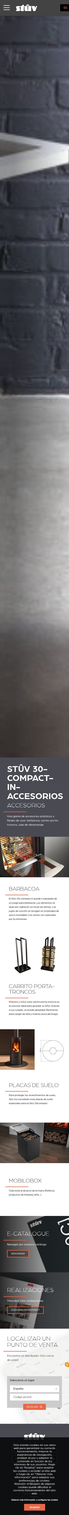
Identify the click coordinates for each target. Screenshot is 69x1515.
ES (65, 7)
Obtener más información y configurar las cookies (34, 1500)
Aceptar (34, 1507)
